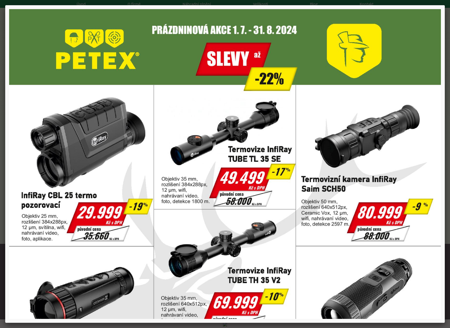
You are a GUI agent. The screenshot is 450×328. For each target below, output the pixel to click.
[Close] (444, 5)
